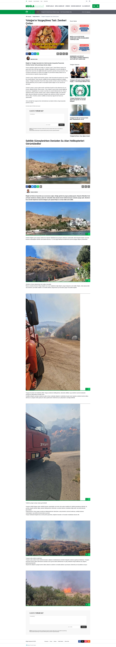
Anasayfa (29, 16)
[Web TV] (86, 1)
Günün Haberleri (36, 1)
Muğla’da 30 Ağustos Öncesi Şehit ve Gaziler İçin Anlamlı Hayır (54, 12)
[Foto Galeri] (89, 1)
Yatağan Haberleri (36, 16)
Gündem (67, 6)
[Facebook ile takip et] (79, 641)
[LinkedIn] (35, 54)
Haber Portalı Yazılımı (32, 645)
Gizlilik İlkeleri (60, 641)
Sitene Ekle (46, 1)
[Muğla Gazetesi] (35, 6)
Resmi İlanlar (50, 6)
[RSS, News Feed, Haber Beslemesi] (88, 641)
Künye (51, 641)
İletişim (55, 641)
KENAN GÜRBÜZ (34, 192)
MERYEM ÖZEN (34, 59)
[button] (61, 54)
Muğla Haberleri (59, 6)
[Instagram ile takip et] (85, 641)
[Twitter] (29, 54)
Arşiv (41, 1)
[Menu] (94, 6)
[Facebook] (27, 54)
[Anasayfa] (26, 1)
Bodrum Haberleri (76, 6)
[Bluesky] (32, 54)
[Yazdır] (58, 54)
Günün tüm (86, 12)
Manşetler (30, 1)
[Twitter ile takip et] (82, 641)
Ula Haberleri (86, 6)
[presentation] (30, 12)
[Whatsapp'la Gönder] (38, 54)
